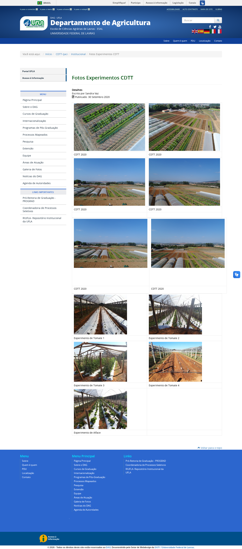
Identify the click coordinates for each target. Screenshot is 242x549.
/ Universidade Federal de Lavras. (177, 547)
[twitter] (215, 26)
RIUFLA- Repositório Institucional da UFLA (42, 219)
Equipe (27, 155)
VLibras (218, 9)
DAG (108, 547)
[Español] (201, 31)
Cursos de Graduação (35, 113)
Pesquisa (28, 141)
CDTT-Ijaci (61, 54)
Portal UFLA (28, 71)
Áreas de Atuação (33, 162)
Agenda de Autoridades (37, 183)
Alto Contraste (190, 9)
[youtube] (220, 26)
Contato (218, 40)
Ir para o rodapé (81, 9)
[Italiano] (213, 31)
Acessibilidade (173, 9)
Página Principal (32, 100)
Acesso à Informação (33, 77)
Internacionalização (34, 121)
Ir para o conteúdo (28, 9)
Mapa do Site (207, 9)
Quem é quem (180, 40)
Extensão (28, 148)
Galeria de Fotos (32, 169)
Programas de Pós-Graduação (40, 127)
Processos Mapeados (35, 134)
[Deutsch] (207, 31)
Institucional (78, 54)
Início (48, 54)
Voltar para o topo (211, 448)
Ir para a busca (64, 9)
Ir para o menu (47, 9)
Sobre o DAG (30, 107)
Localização (204, 40)
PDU (193, 40)
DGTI (157, 547)
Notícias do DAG (32, 176)
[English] (195, 31)
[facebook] (210, 26)
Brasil (43, 2)
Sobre (166, 40)
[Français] (219, 31)
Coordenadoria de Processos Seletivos (40, 209)
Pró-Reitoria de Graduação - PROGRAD (39, 199)
